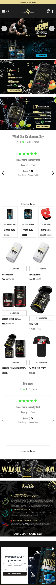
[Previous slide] (4, 28)
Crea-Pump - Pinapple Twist (28, 174)
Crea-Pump (33, 323)
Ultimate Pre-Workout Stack (14, 368)
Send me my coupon (14, 574)
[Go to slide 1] (27, 35)
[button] (3, 11)
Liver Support (35, 274)
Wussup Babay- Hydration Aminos (10, 230)
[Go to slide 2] (29, 35)
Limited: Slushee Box (46, 230)
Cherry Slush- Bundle (11, 318)
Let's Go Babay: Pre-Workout (28, 230)
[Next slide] (52, 28)
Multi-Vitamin (7, 274)
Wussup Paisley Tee (37, 368)
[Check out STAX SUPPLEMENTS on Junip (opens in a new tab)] (32, 204)
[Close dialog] (53, 548)
